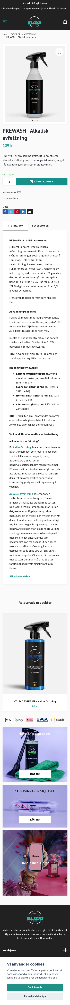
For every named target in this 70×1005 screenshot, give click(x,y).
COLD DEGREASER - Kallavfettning (35, 701)
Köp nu (35, 774)
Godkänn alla (35, 987)
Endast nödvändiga (35, 996)
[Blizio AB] (34, 22)
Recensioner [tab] (40, 225)
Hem (5, 34)
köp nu (35, 819)
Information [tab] (15, 225)
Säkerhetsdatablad (20, 576)
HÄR (11, 302)
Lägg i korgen (44, 181)
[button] (32, 120)
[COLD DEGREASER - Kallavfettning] (35, 655)
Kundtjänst (9, 950)
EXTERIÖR (16, 34)
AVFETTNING (30, 34)
